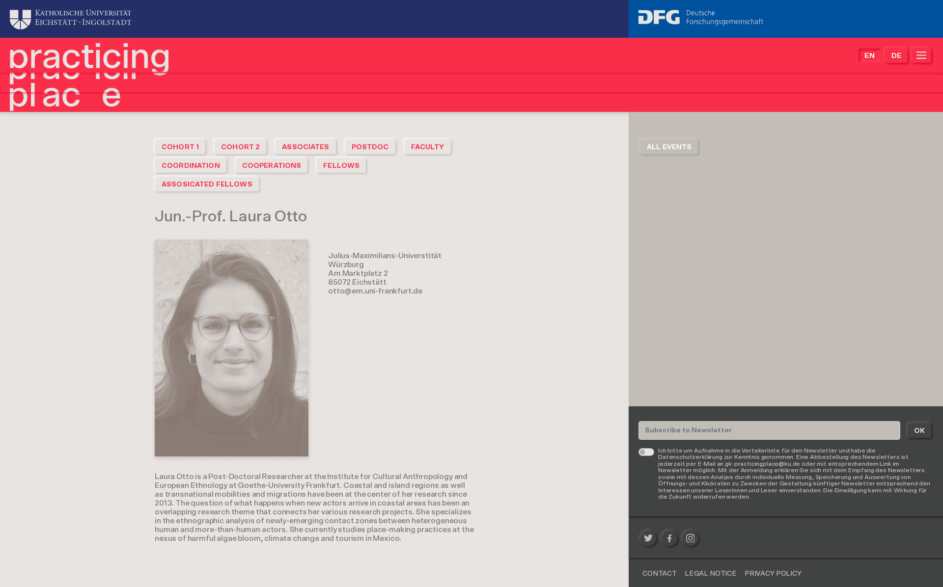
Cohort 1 (180, 147)
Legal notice (711, 573)
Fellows (341, 165)
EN (869, 56)
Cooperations (272, 165)
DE (896, 56)
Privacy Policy (773, 573)
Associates (305, 147)
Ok (919, 430)
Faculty (427, 147)
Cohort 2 (240, 147)
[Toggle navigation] (921, 55)
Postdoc (370, 147)
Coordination (191, 165)
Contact (659, 573)
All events (669, 147)
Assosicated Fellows (207, 184)
